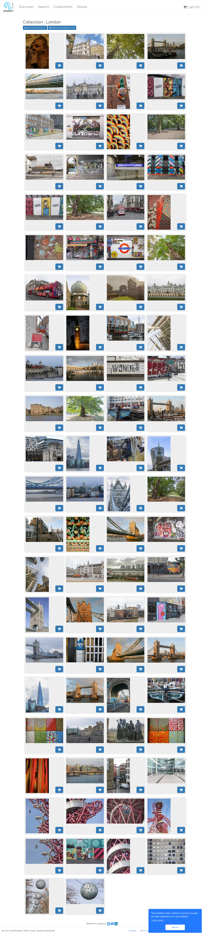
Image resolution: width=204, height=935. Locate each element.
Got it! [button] (175, 927)
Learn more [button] (157, 920)
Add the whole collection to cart (63, 28)
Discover (26, 7)
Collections (63, 7)
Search (43, 7)
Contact (132, 931)
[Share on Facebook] (112, 923)
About (82, 7)
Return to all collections (36, 28)
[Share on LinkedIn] (116, 923)
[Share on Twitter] (108, 923)
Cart (193, 7)
